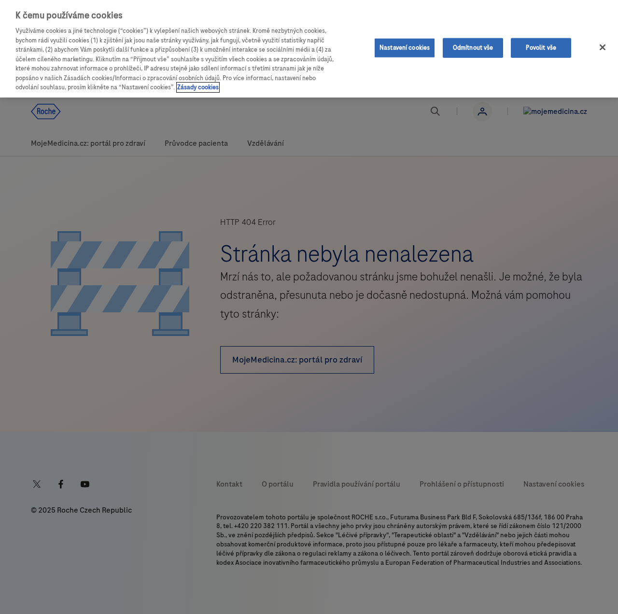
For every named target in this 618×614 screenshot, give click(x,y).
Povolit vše (541, 47)
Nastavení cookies (404, 47)
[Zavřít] (602, 47)
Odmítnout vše (473, 47)
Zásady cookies (198, 87)
